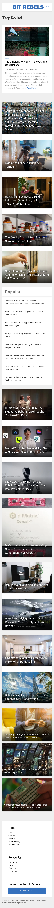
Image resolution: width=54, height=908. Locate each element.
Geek (7, 58)
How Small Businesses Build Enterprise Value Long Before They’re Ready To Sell (23, 200)
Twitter (11, 865)
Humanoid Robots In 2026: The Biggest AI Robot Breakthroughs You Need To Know (24, 411)
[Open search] (49, 6)
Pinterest (12, 868)
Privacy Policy (14, 841)
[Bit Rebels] (27, 9)
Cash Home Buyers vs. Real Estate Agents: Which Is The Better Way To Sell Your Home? (27, 274)
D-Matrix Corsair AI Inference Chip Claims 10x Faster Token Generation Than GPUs (26, 549)
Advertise (12, 838)
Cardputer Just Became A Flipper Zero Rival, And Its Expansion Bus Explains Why (25, 806)
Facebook (12, 862)
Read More (31, 88)
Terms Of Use (14, 844)
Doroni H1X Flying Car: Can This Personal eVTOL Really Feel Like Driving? (25, 622)
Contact (11, 835)
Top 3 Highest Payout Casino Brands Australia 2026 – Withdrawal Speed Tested (26, 736)
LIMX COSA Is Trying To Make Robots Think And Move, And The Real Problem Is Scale (25, 485)
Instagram (12, 871)
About (11, 832)
